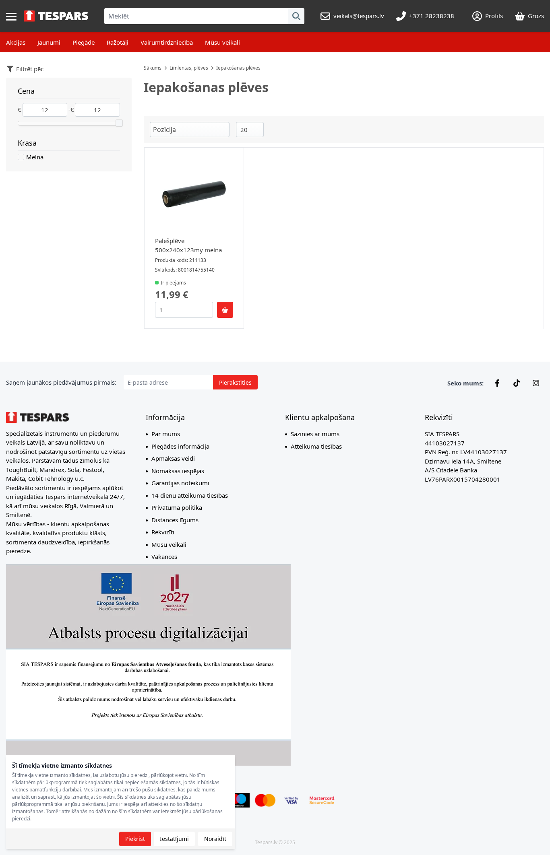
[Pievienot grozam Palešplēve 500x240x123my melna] (225, 310)
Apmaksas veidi (173, 458)
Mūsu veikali (222, 42)
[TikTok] (517, 383)
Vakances (164, 556)
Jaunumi (48, 42)
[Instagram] (536, 383)
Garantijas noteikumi (180, 483)
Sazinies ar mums (315, 434)
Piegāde (83, 42)
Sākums (152, 67)
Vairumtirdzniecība (167, 42)
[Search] (296, 16)
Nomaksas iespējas (177, 471)
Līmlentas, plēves (189, 67)
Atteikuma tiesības (316, 446)
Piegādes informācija (180, 446)
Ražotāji (117, 42)
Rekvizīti (162, 532)
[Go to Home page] (56, 16)
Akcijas (15, 42)
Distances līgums (174, 520)
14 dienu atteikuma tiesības (189, 495)
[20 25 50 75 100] (250, 130)
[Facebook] (497, 383)
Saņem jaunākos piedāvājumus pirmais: (61, 382)
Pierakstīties (235, 382)
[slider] (119, 123)
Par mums (165, 434)
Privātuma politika (176, 507)
